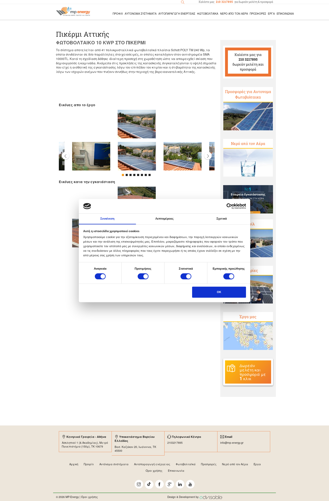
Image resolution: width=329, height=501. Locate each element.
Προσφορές (258, 13)
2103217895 (175, 442)
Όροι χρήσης (154, 470)
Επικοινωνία (285, 13)
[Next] (208, 155)
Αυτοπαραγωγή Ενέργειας (176, 13)
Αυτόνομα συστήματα (114, 464)
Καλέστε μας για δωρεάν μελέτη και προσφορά (248, 62)
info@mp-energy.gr (232, 442)
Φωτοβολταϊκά (207, 13)
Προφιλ (118, 13)
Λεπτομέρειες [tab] (164, 218)
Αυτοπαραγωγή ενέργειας (152, 464)
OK (219, 292)
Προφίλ (89, 464)
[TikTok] (149, 484)
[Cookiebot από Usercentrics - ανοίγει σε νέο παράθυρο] (229, 206)
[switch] (143, 276)
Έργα (271, 13)
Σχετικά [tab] (221, 218)
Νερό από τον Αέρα (234, 13)
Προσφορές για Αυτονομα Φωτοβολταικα (248, 94)
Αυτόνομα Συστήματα (141, 13)
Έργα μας (248, 316)
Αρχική (73, 464)
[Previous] (65, 155)
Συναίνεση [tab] (107, 218)
